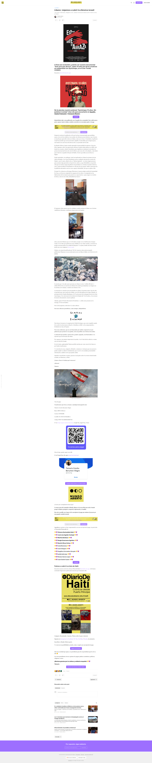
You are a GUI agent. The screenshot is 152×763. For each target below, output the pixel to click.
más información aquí (65, 73)
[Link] (53, 22)
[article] (76, 710)
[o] (76, 192)
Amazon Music (73, 114)
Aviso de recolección (89, 754)
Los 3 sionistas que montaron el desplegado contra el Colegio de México (69, 717)
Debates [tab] (66, 702)
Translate (57, 7)
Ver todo (57, 736)
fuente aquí (71, 247)
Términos (82, 754)
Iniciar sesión (147, 2)
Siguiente (93, 679)
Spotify (92, 112)
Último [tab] (62, 702)
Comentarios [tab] (57, 688)
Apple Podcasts (60, 114)
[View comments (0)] (60, 20)
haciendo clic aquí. (85, 569)
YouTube (80, 639)
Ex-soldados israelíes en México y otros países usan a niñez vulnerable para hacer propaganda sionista (69, 707)
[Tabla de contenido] (1, 381)
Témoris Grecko (60, 16)
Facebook (70, 639)
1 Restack (67, 671)
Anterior (59, 679)
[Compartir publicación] (134, 2)
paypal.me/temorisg (73, 455)
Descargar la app (81, 757)
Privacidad (78, 754)
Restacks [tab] (63, 688)
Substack (70, 760)
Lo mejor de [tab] (57, 702)
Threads (85, 639)
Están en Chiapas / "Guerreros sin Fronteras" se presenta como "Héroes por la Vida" (70, 710)
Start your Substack (72, 757)
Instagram (63, 639)
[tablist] (59, 688)
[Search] (131, 2)
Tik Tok (75, 639)
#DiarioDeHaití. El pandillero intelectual (65, 727)
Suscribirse (139, 2)
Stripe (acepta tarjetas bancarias (65, 423)
